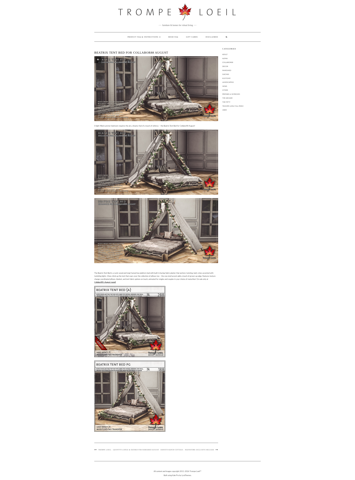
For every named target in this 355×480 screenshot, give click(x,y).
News (224, 86)
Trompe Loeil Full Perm (232, 106)
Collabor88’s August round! (105, 282)
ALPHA (225, 58)
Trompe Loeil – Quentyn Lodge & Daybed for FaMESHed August (128, 450)
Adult (225, 54)
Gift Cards (192, 37)
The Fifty (226, 102)
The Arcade (227, 98)
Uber (224, 110)
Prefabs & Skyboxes (231, 94)
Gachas (225, 74)
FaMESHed (226, 70)
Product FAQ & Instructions (143, 37)
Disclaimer (212, 37)
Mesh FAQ (173, 37)
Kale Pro (175, 475)
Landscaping (228, 82)
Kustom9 (226, 78)
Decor (225, 66)
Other (225, 90)
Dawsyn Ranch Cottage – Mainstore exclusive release (187, 450)
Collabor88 (227, 62)
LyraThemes (186, 475)
